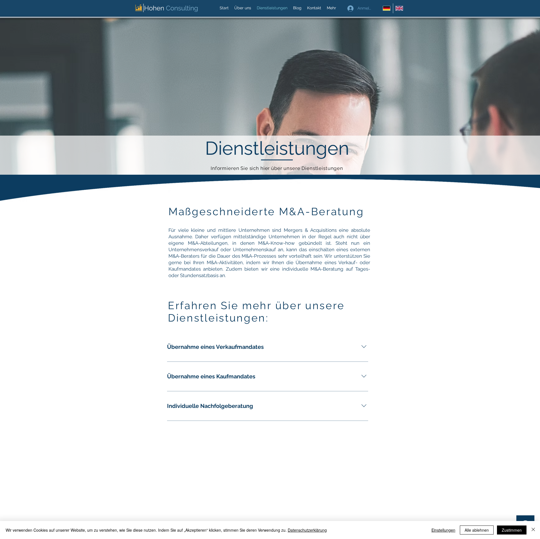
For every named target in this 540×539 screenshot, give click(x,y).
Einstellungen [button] (443, 530)
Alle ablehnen (477, 530)
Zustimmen (512, 530)
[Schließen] (533, 529)
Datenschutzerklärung (307, 530)
